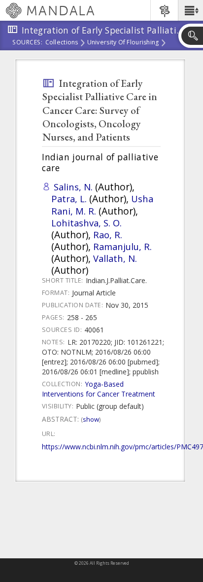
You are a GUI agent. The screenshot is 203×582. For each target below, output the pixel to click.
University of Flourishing (123, 42)
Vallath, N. (115, 258)
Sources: (27, 42)
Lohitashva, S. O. (86, 223)
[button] (190, 10)
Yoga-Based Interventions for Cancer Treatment (98, 389)
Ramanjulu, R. (122, 246)
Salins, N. (73, 187)
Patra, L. (69, 198)
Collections (61, 42)
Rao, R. (107, 234)
